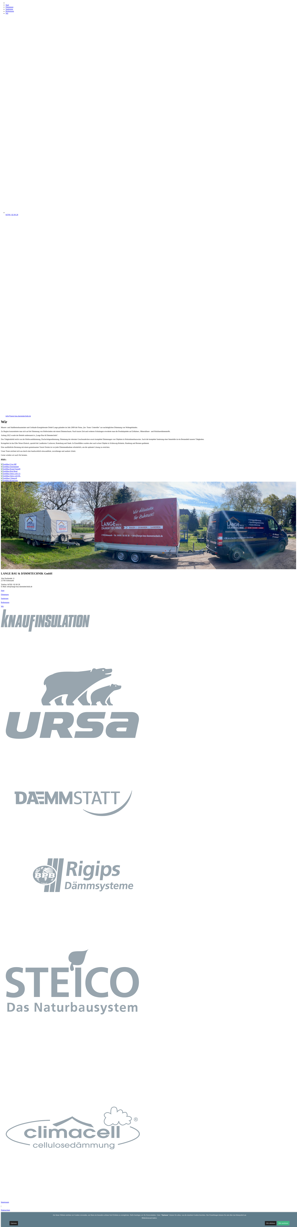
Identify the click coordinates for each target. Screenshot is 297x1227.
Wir (2, 606)
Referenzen (5, 602)
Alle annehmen (283, 1223)
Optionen (14, 1223)
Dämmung (5, 594)
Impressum (5, 1202)
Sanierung (4, 598)
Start (2, 591)
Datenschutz (5, 1210)
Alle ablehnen (270, 1223)
